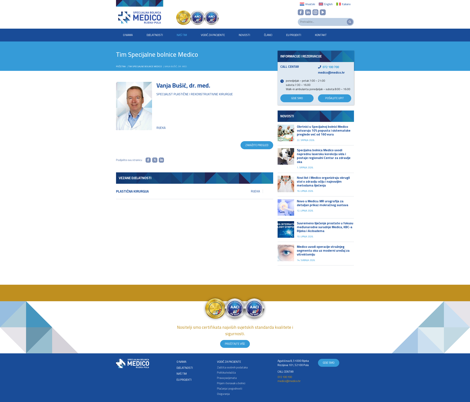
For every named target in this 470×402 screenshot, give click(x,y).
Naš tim (182, 35)
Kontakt (321, 35)
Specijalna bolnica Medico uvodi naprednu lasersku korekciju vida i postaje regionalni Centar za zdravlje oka (323, 156)
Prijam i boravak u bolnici (231, 383)
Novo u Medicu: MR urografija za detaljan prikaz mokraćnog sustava (322, 203)
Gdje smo (297, 98)
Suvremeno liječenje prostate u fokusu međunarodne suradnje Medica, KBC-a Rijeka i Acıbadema (325, 227)
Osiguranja (223, 394)
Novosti (244, 35)
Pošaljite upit (334, 98)
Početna (121, 66)
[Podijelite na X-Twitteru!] (154, 160)
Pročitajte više (235, 343)
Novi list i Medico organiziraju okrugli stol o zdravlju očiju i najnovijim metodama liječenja (323, 181)
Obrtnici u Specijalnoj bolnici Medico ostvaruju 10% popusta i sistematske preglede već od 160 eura (323, 130)
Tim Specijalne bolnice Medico (145, 66)
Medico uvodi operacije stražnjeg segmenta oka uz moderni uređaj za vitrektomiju (323, 250)
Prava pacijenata (227, 378)
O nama (128, 35)
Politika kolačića (226, 373)
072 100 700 (331, 67)
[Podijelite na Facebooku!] (148, 160)
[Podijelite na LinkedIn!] (161, 160)
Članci (268, 35)
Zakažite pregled (256, 145)
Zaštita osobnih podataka (232, 367)
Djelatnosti (155, 35)
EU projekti (293, 35)
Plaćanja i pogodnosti (229, 389)
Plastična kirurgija (188, 191)
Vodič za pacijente (213, 35)
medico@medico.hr (331, 72)
